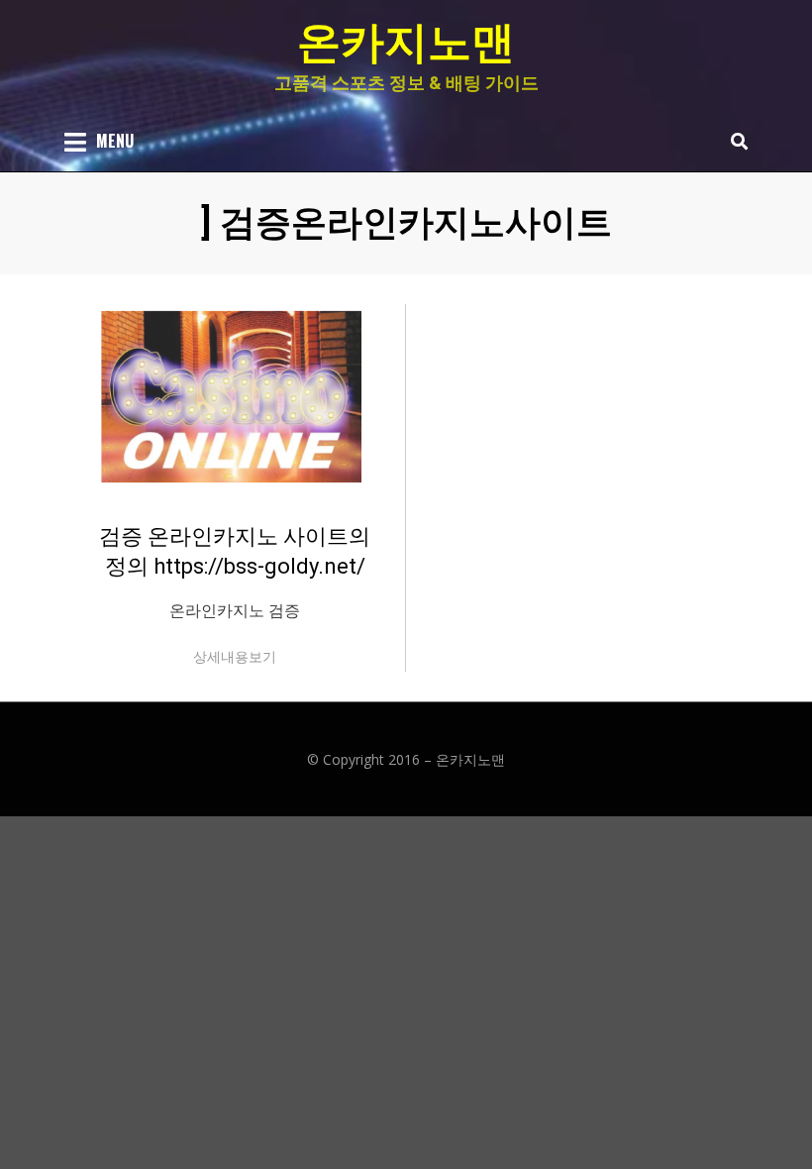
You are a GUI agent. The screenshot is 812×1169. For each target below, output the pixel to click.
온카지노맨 (406, 42)
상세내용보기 (234, 656)
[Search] (734, 141)
